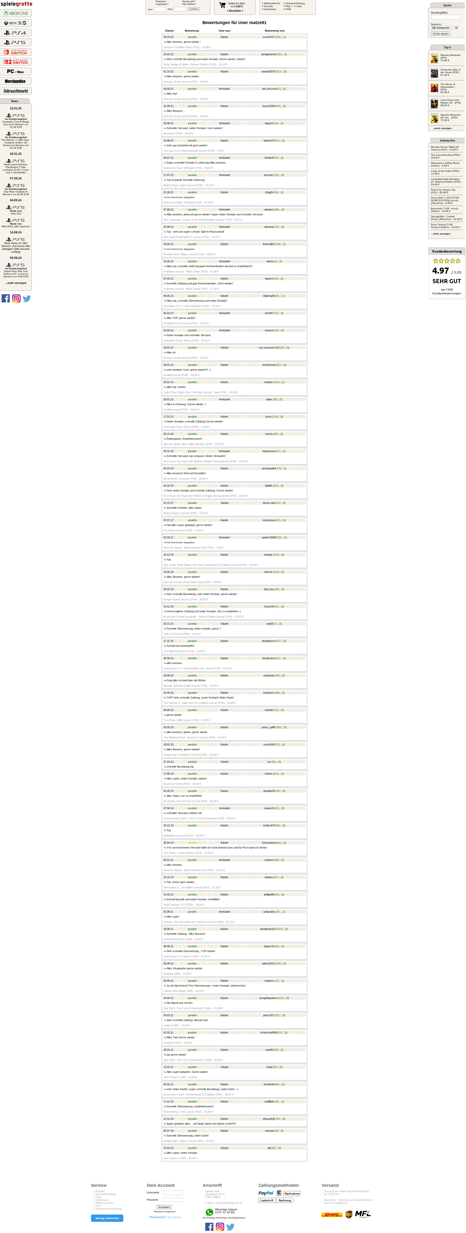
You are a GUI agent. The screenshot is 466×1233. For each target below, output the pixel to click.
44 (278, 1118)
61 (280, 54)
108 (276, 571)
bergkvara (268, 658)
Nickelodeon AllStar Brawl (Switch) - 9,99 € (445, 164)
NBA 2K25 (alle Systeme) (16, 225)
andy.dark (269, 911)
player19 (269, 946)
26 (278, 825)
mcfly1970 (269, 825)
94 (277, 589)
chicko (268, 773)
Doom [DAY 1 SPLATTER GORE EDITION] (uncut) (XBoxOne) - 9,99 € (445, 200)
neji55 (269, 623)
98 (276, 433)
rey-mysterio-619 (269, 347)
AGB (288, 9)
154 (277, 382)
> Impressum (101, 1199)
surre (268, 416)
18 (278, 790)
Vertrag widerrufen (107, 1218)
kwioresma (269, 451)
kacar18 (269, 606)
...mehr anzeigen (15, 282)
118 (277, 175)
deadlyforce (269, 640)
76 (279, 468)
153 (276, 485)
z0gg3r (269, 192)
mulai (269, 1067)
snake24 (269, 808)
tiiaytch (269, 123)
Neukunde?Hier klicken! (189, 2)
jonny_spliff (268, 727)
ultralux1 (269, 209)
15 (277, 226)
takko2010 (268, 963)
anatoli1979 (268, 71)
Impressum (270, 9)
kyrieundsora (270, 842)
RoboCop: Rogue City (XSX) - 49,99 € (443, 191)
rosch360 (269, 744)
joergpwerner (269, 54)
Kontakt (268, 6)
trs (269, 761)
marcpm (270, 1130)
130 (278, 36)
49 (276, 1049)
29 (279, 537)
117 (278, 658)
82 (274, 1147)
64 (276, 192)
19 (277, 946)
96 (277, 209)
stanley (268, 554)
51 (277, 140)
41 (277, 295)
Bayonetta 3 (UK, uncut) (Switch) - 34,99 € (444, 209)
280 (277, 692)
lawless (269, 877)
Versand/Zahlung (295, 3)
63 (278, 106)
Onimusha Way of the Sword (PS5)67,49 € (450, 72)
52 (278, 1015)
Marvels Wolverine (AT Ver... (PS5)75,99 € (451, 118)
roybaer (268, 382)
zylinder (269, 709)
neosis (269, 433)
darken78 (269, 140)
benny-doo (269, 502)
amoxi (270, 261)
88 (277, 859)
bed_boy (269, 589)
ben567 (269, 313)
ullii (269, 1147)
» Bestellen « (235, 10)
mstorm (269, 330)
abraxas (269, 226)
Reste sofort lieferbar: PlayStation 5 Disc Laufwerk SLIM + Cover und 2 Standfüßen (16, 168)
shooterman (269, 364)
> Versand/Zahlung (104, 1194)
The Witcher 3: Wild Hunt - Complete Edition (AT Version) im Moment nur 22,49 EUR (15, 142)
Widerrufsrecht (272, 3)
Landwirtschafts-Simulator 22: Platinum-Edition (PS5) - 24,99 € (446, 182)
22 (279, 364)
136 (275, 416)
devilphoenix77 (269, 928)
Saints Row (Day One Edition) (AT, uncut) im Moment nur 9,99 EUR (15, 272)
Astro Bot (16, 212)
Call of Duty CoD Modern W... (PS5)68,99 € (451, 103)
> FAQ (97, 1197)
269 (279, 727)
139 (278, 963)
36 (277, 894)
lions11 (269, 571)
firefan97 (270, 157)
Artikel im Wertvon (236, 5)
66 (274, 761)
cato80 (269, 1049)
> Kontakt (99, 1191)
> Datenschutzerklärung (107, 1208)
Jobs (299, 6)
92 (275, 1067)
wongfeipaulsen (268, 998)
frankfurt (268, 692)
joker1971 (269, 1015)
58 (275, 399)
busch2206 (269, 106)
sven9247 (268, 36)
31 (276, 709)
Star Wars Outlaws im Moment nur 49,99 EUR (16, 192)
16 (277, 808)
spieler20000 (269, 537)
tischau (268, 175)
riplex (269, 399)
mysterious (269, 520)
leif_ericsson (269, 88)
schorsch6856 (268, 1032)
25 (278, 911)
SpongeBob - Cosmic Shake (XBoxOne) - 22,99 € (446, 217)
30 (276, 123)
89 (277, 675)
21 (277, 606)
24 (276, 330)
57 (279, 640)
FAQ (288, 6)
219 (279, 71)
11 (276, 313)
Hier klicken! (165, 1217)
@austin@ (269, 1118)
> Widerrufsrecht (103, 1202)
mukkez (269, 980)
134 (276, 554)
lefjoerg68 (269, 295)
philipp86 (269, 894)
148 (278, 244)
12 (278, 502)
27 (278, 451)
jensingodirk (269, 468)
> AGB (97, 1205)
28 (282, 347)
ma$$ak (269, 1101)
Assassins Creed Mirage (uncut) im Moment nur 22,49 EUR (15, 123)
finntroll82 (268, 244)
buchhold (269, 1084)
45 (277, 1101)
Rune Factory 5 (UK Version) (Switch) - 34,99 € (445, 225)
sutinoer (269, 859)
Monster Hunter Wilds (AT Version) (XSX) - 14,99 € (445, 148)
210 (276, 773)
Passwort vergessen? (165, 1211)
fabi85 (268, 485)
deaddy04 (269, 790)
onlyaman (269, 675)
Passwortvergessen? (162, 2)
